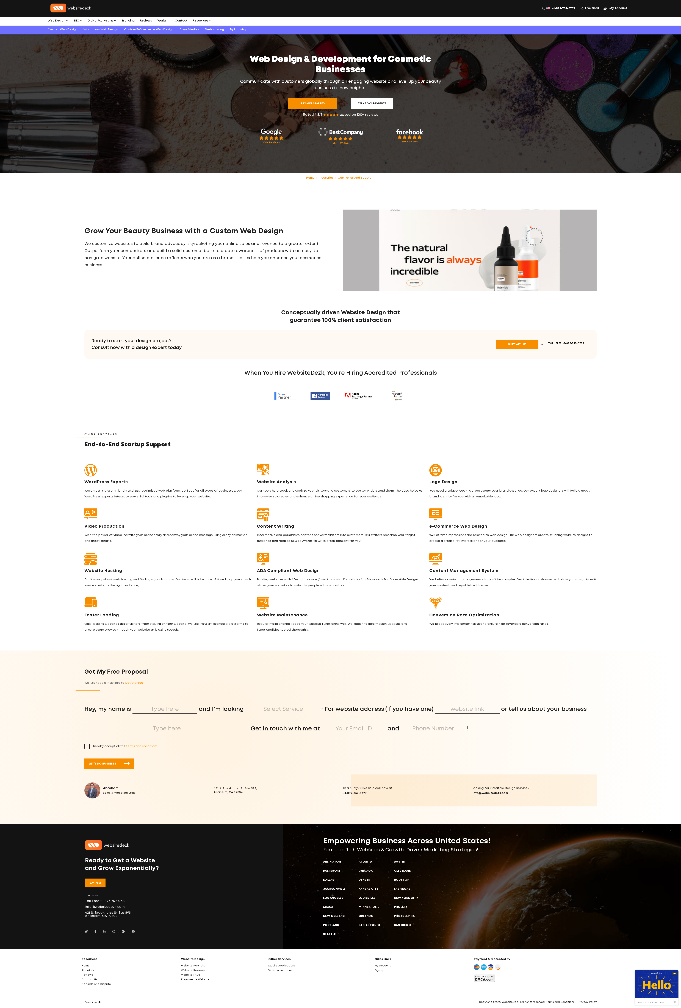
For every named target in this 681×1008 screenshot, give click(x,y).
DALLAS (328, 880)
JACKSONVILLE (334, 889)
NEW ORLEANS (334, 916)
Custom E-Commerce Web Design (148, 29)
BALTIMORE (331, 870)
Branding (128, 20)
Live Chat (592, 8)
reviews (87, 975)
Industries (326, 178)
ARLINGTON (332, 861)
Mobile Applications (282, 966)
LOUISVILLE (367, 898)
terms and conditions (141, 746)
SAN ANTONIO (369, 925)
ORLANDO (366, 916)
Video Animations (280, 970)
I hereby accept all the (124, 746)
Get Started (134, 683)
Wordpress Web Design (101, 29)
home (86, 966)
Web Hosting (214, 29)
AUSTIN (399, 861)
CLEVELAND (402, 870)
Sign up (379, 970)
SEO (77, 20)
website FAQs (190, 975)
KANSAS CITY (369, 889)
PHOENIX (400, 907)
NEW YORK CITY (406, 898)
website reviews (193, 970)
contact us (90, 980)
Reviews (146, 20)
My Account (618, 8)
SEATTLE (329, 934)
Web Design (57, 20)
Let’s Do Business (102, 763)
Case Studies (189, 29)
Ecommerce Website (195, 980)
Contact (181, 20)
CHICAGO (366, 870)
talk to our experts (372, 103)
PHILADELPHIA (404, 916)
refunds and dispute (96, 984)
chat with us (517, 344)
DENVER (364, 880)
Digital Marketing (101, 20)
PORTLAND (331, 925)
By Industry (238, 29)
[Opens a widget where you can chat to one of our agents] (657, 988)
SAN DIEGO (402, 925)
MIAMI (328, 907)
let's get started (312, 103)
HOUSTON (402, 880)
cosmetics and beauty (354, 178)
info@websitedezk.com (490, 793)
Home (310, 178)
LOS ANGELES (333, 898)
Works (162, 20)
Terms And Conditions (560, 1002)
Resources (201, 20)
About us (88, 970)
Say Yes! (95, 883)
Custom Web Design (62, 29)
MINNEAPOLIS (369, 907)
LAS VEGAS (402, 889)
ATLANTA (365, 861)
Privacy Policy (588, 1002)
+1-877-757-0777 (563, 8)
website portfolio (193, 966)
